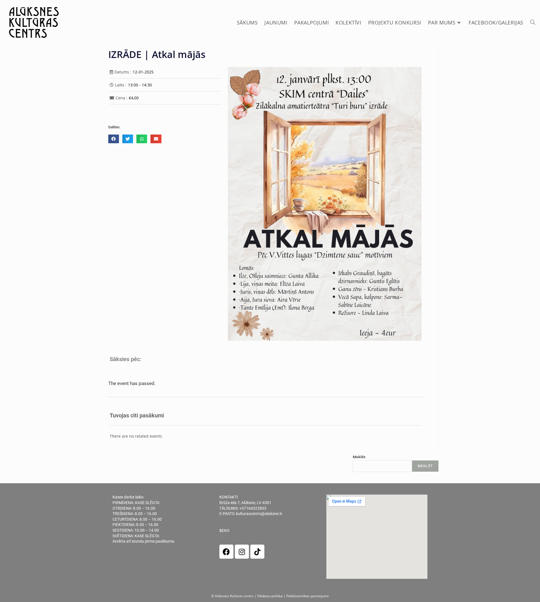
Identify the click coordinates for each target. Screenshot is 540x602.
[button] (113, 139)
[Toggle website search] (533, 22)
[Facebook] (226, 552)
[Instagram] (242, 552)
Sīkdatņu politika (270, 596)
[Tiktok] (257, 552)
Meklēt (359, 456)
